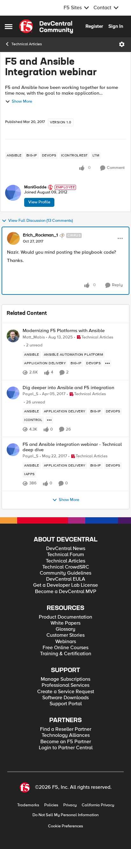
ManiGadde (35, 187)
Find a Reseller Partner (65, 729)
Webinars (65, 642)
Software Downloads (65, 698)
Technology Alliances (66, 735)
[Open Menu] (121, 44)
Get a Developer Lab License (65, 585)
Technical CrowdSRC (65, 567)
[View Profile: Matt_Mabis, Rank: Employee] (13, 336)
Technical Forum (65, 555)
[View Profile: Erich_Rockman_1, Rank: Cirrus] (13, 238)
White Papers (65, 623)
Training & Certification (65, 654)
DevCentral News (65, 549)
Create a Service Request (65, 692)
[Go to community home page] (46, 26)
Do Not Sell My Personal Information (65, 815)
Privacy (70, 805)
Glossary (65, 629)
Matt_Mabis (34, 337)
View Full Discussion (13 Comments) (40, 220)
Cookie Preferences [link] (65, 826)
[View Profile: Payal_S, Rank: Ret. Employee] (13, 393)
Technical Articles (26, 44)
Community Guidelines (65, 573)
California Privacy (98, 805)
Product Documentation (65, 617)
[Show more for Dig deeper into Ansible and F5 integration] (49, 420)
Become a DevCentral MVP (65, 592)
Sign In (115, 26)
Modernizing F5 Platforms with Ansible (64, 330)
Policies (51, 805)
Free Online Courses (65, 648)
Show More (22, 101)
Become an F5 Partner (65, 742)
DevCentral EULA (65, 579)
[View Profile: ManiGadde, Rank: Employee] (13, 193)
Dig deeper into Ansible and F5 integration (68, 387)
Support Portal (66, 704)
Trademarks (28, 805)
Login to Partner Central (66, 748)
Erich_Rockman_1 (40, 235)
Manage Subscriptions (65, 679)
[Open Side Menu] (9, 26)
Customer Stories (65, 635)
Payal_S (30, 394)
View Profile (39, 202)
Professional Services (65, 685)
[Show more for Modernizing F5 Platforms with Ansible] (107, 363)
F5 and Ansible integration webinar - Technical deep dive (72, 447)
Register (94, 26)
